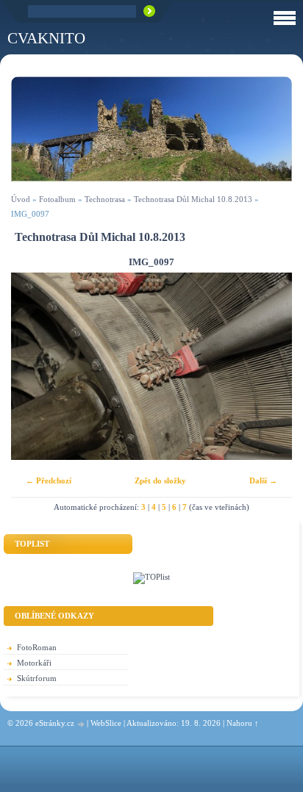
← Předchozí (48, 480)
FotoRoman (37, 647)
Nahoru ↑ (243, 723)
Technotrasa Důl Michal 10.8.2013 (193, 199)
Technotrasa (105, 199)
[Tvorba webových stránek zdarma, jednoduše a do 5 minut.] (81, 724)
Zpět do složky (160, 480)
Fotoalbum (57, 199)
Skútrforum (37, 678)
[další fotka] (268, 366)
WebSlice (105, 723)
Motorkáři (34, 662)
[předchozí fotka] (34, 366)
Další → (263, 480)
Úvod (20, 199)
